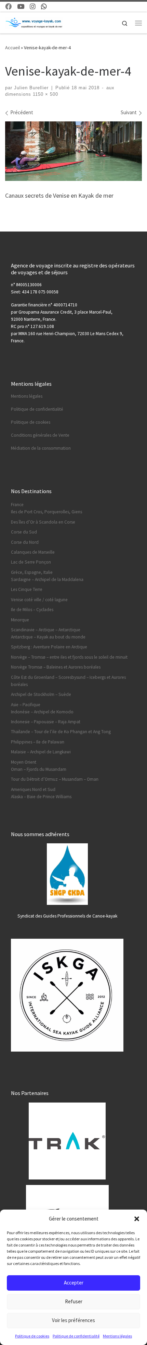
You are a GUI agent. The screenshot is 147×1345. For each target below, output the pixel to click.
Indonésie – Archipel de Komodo (42, 712)
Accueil (12, 47)
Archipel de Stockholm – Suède (41, 694)
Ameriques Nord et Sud (33, 789)
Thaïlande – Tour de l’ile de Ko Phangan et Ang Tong (61, 732)
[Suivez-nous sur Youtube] (20, 7)
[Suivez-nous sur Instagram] (33, 7)
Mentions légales (117, 1336)
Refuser (73, 1301)
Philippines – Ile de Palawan (37, 742)
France (17, 504)
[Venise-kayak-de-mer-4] (73, 151)
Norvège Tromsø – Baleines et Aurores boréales (56, 667)
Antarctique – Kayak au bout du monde (48, 637)
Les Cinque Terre (26, 589)
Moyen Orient (23, 762)
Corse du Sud (24, 532)
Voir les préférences (73, 1320)
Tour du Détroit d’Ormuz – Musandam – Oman (54, 779)
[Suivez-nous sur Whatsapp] (44, 7)
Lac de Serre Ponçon (31, 562)
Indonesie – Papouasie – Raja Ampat (45, 722)
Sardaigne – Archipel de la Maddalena (47, 579)
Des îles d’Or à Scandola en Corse (43, 522)
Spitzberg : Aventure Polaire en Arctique (49, 647)
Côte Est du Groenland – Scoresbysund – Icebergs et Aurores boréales (68, 680)
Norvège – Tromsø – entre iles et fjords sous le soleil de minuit (69, 657)
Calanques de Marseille (33, 552)
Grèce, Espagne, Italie (32, 572)
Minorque (20, 620)
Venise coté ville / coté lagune (39, 600)
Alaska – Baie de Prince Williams (41, 797)
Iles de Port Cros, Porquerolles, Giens (46, 512)
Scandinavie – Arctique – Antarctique (45, 630)
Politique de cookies (32, 1336)
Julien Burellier (31, 87)
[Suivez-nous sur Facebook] (8, 7)
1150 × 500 (44, 94)
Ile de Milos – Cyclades (32, 609)
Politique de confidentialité (76, 1336)
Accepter (73, 1282)
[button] (136, 1218)
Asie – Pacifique (25, 705)
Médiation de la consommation (41, 448)
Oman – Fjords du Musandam (38, 769)
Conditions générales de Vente (40, 435)
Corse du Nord (25, 542)
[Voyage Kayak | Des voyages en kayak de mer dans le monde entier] (34, 22)
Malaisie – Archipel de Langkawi (41, 752)
